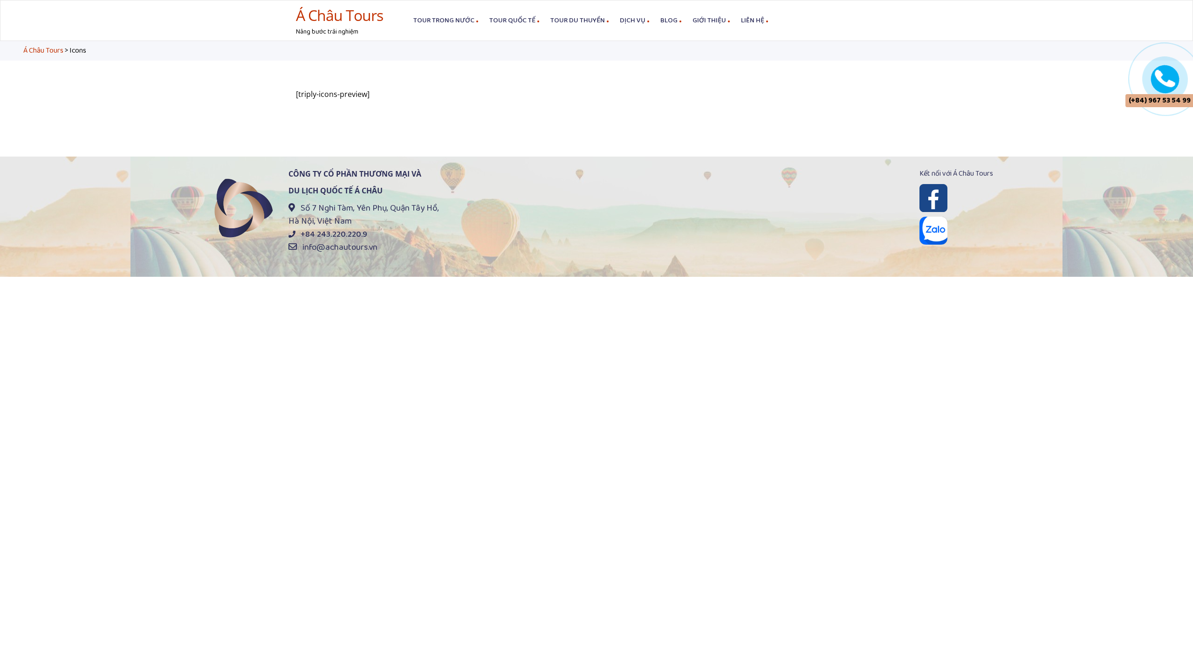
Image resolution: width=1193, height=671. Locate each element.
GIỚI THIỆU (709, 20)
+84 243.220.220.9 (334, 234)
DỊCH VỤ (632, 20)
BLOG (669, 20)
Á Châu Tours (339, 15)
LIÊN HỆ (752, 20)
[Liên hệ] (1165, 77)
